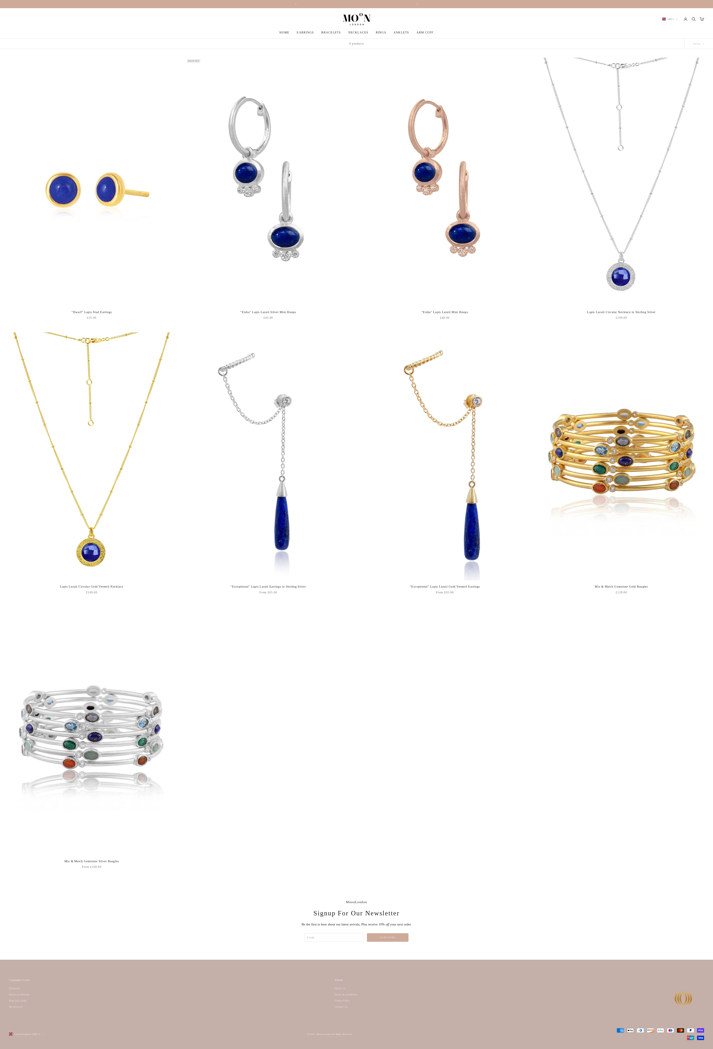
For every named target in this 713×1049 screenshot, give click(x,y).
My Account (15, 1006)
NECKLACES (358, 32)
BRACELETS (331, 32)
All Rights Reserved (342, 1034)
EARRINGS (305, 32)
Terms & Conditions (346, 994)
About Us (340, 988)
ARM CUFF (425, 32)
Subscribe (388, 937)
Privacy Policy (342, 1000)
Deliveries (14, 988)
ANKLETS (401, 32)
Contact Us (341, 1006)
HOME (284, 32)
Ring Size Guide (18, 1000)
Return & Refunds (19, 994)
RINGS (381, 32)
